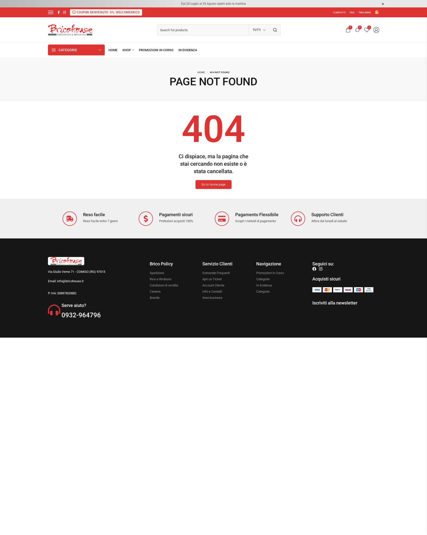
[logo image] (70, 29)
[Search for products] (275, 30)
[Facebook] (314, 269)
